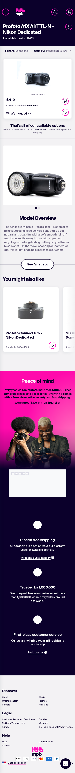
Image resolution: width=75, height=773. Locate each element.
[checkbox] (65, 112)
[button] (65, 101)
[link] (22, 12)
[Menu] (5, 12)
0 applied (16, 50)
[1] (36, 208)
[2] (39, 208)
